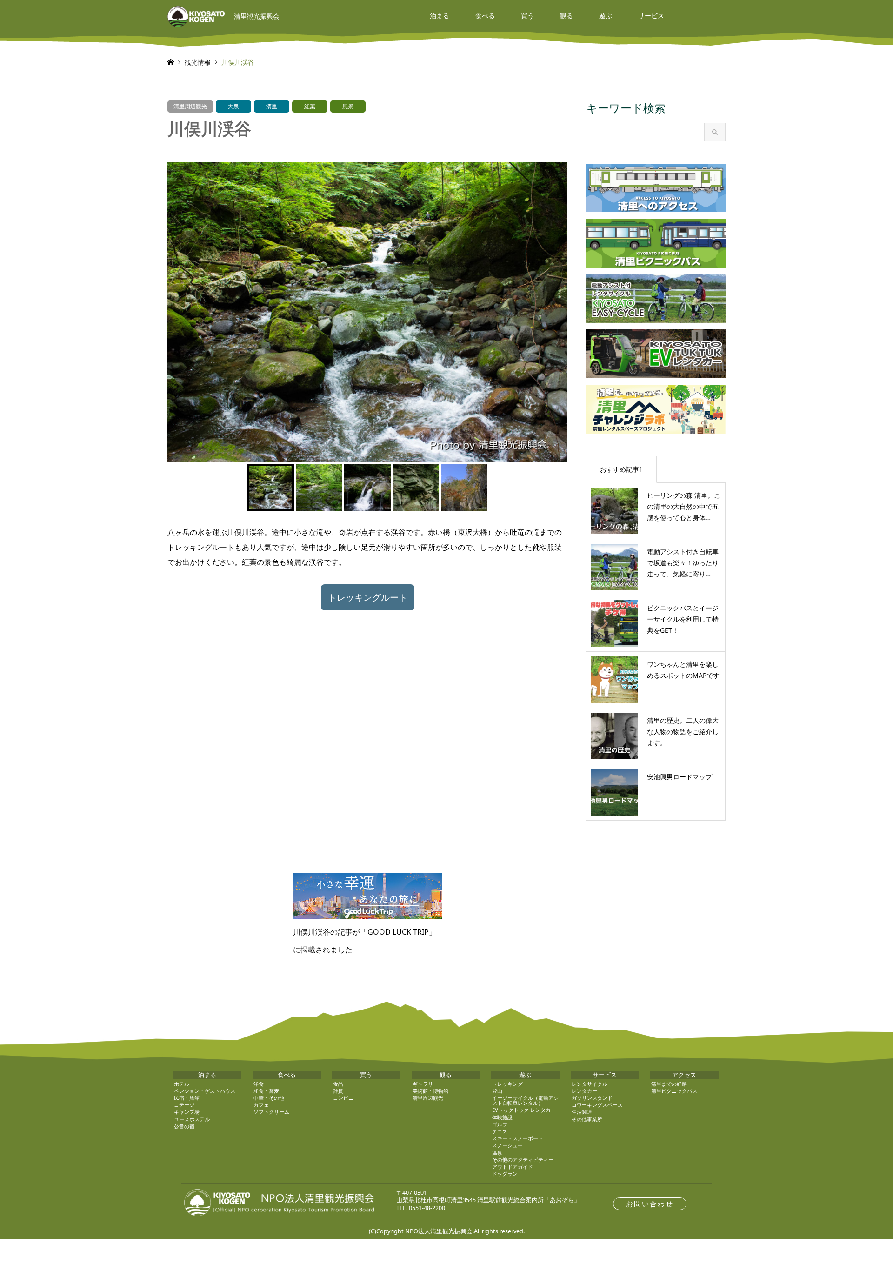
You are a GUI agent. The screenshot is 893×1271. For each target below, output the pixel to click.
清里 (271, 106)
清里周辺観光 (190, 106)
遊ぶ (605, 15)
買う (527, 15)
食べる (485, 15)
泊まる (439, 15)
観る (566, 15)
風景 (347, 106)
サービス (651, 15)
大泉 (233, 106)
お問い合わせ (649, 1204)
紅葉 (309, 106)
